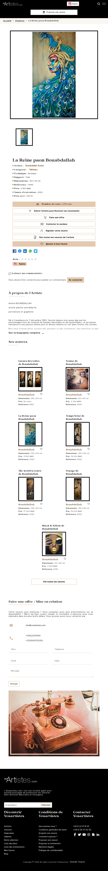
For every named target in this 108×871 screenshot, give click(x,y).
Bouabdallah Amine (35, 166)
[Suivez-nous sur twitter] (36, 251)
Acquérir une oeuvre (48, 833)
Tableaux (33, 170)
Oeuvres (19, 21)
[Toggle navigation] (104, 4)
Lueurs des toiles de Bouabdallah (29, 363)
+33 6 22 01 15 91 (81, 826)
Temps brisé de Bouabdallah (75, 417)
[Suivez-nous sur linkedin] (25, 251)
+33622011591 (33, 636)
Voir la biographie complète (25, 333)
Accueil (7, 21)
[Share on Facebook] (15, 251)
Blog (6, 854)
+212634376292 (34, 640)
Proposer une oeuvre (48, 840)
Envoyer (14, 684)
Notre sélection (11, 840)
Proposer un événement (50, 843)
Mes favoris (9, 850)
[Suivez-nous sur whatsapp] (31, 251)
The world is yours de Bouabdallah (29, 472)
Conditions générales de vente (53, 830)
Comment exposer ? (48, 837)
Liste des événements (14, 847)
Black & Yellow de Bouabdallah (53, 527)
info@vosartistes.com (36, 625)
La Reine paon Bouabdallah (27, 417)
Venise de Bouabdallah (74, 363)
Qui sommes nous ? (48, 826)
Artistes (7, 826)
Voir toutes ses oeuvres (54, 582)
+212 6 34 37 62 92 (82, 830)
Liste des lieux (10, 843)
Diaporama (9, 833)
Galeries (7, 837)
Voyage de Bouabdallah (74, 472)
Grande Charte (77, 862)
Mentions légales (46, 847)
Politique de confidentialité (51, 850)
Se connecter (75, 280)
